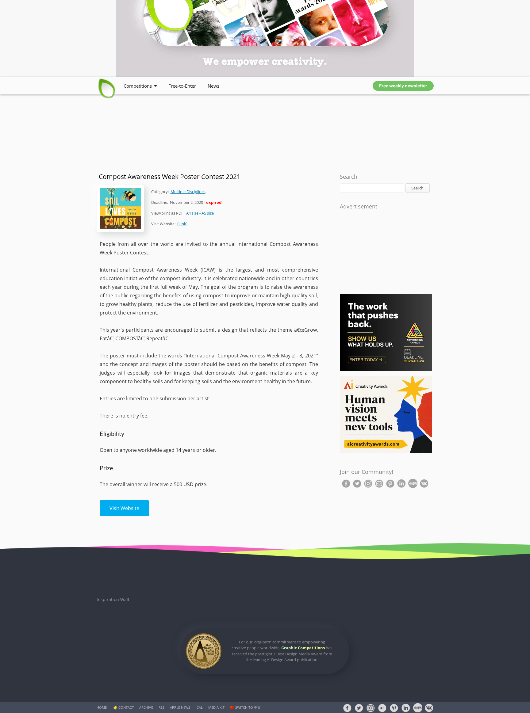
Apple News (180, 707)
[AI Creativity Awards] (386, 451)
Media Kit (216, 707)
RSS (161, 707)
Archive (146, 707)
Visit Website (124, 508)
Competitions (138, 86)
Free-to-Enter (182, 86)
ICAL (199, 707)
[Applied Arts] (386, 369)
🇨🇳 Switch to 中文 (245, 707)
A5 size (208, 213)
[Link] (182, 224)
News (213, 86)
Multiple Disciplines (188, 191)
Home (102, 707)
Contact (126, 707)
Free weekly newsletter (403, 85)
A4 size (192, 213)
